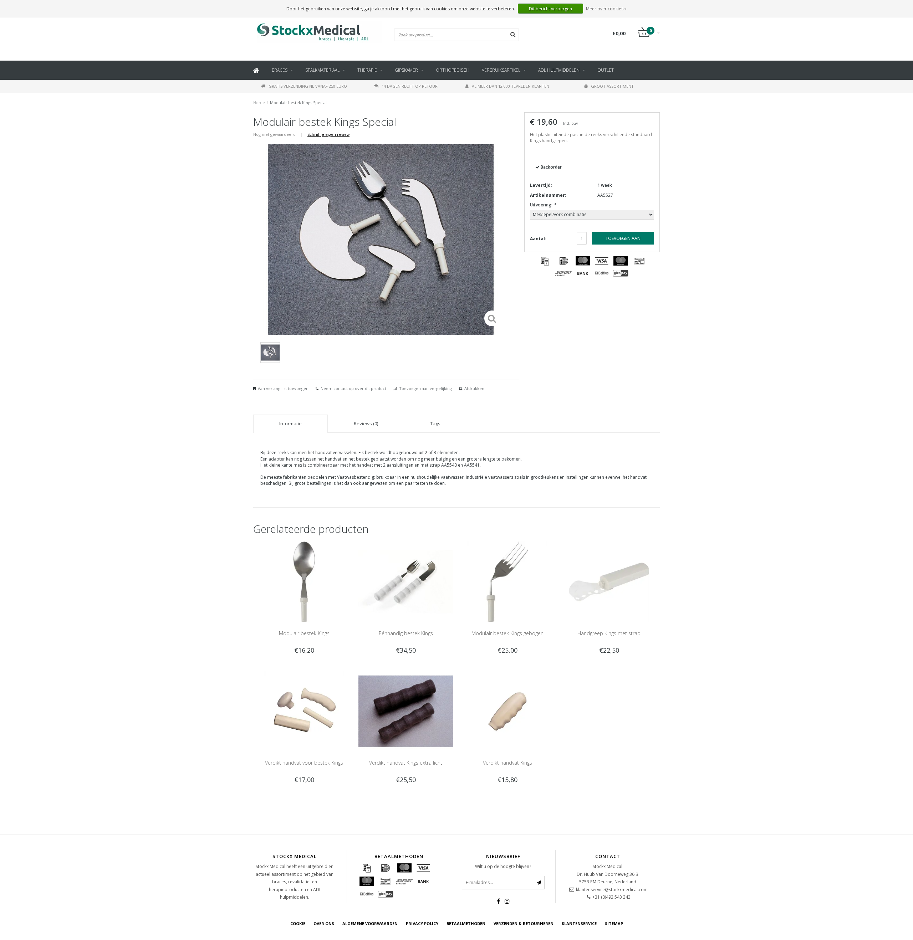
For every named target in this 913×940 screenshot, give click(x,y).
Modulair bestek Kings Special (298, 102)
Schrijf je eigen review (328, 134)
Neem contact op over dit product (353, 388)
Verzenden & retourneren (524, 923)
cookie (297, 923)
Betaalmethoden (466, 923)
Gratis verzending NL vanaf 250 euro (308, 86)
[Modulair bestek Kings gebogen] (507, 581)
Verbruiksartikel (501, 70)
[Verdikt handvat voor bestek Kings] (304, 711)
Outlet (605, 70)
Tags (435, 423)
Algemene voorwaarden (370, 923)
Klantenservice (579, 923)
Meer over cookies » (606, 9)
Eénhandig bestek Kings (406, 633)
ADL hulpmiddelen (559, 70)
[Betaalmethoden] (545, 261)
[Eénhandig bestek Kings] (405, 581)
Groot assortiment (612, 86)
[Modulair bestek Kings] (304, 581)
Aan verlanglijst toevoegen (283, 388)
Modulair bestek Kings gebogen (507, 633)
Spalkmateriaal (322, 70)
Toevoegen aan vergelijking (425, 388)
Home (259, 102)
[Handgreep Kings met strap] (609, 581)
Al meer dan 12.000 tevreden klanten (510, 86)
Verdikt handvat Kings (507, 762)
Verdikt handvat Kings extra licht (405, 762)
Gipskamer (406, 70)
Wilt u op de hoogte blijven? (503, 866)
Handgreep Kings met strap (609, 633)
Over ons (323, 923)
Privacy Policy (422, 923)
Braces (279, 70)
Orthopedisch (452, 70)
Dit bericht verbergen (550, 9)
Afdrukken (474, 388)
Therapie (367, 70)
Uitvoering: (543, 205)
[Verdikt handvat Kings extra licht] (405, 711)
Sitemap (614, 923)
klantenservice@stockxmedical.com (612, 890)
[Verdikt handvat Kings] (507, 711)
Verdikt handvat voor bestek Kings (304, 762)
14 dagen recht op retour (410, 86)
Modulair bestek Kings (304, 633)
